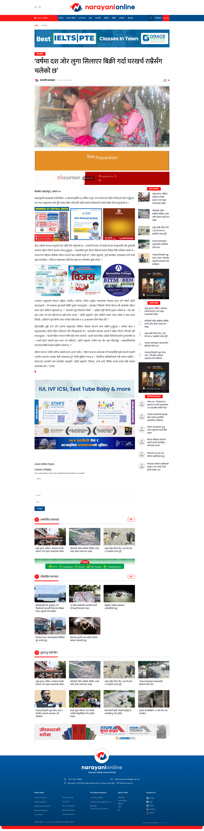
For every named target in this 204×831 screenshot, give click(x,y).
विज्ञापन (120, 803)
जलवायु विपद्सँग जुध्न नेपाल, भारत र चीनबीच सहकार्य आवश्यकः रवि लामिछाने (160, 259)
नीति (119, 806)
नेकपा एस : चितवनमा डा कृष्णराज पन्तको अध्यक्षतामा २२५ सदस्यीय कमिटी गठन (157, 405)
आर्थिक (106, 18)
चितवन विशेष (71, 18)
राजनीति (98, 18)
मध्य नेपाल (82, 18)
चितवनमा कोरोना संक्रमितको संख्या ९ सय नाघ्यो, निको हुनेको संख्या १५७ (158, 467)
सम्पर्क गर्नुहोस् (122, 800)
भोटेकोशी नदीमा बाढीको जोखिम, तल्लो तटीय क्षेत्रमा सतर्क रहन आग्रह (84, 550)
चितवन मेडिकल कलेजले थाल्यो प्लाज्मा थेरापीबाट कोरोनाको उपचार (156, 442)
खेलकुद (130, 18)
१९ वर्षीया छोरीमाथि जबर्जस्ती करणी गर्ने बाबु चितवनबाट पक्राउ (83, 607)
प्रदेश (90, 18)
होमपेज (61, 18)
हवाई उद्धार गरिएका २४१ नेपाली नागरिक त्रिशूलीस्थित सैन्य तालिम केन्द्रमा (82, 713)
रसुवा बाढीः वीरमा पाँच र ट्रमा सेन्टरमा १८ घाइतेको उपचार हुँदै (118, 550)
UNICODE (166, 18)
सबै (131, 519)
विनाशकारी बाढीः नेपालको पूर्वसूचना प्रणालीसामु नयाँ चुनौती (118, 712)
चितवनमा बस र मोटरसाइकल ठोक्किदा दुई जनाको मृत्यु (50, 639)
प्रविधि (114, 18)
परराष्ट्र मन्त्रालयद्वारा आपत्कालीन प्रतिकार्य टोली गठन (160, 244)
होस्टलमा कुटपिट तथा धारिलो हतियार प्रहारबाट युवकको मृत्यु (84, 639)
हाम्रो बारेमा (121, 797)
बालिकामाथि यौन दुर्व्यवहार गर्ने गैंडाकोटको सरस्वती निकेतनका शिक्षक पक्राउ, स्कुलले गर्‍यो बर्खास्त (50, 608)
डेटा (119, 810)
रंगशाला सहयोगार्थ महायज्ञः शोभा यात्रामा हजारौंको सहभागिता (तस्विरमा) (157, 417)
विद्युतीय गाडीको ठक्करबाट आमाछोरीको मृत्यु (115, 607)
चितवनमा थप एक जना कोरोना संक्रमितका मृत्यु (155, 455)
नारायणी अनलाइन (47, 80)
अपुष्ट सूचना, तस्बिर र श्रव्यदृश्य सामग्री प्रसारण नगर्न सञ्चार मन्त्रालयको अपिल (50, 550)
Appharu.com (165, 823)
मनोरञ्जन (122, 18)
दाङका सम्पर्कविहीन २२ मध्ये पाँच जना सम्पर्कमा (153, 712)
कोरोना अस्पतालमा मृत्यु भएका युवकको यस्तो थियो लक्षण (157, 430)
